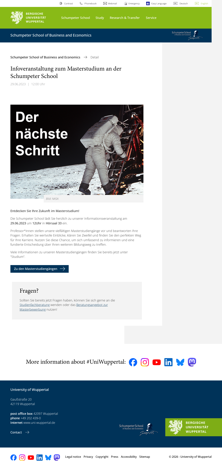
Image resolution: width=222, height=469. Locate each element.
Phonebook (90, 3)
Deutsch (184, 3)
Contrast (68, 3)
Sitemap (144, 457)
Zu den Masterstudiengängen (35, 269)
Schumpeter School (75, 17)
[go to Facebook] (133, 362)
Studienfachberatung (35, 305)
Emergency (134, 3)
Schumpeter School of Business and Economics (45, 57)
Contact (16, 432)
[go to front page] (34, 18)
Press (114, 457)
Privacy (88, 457)
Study (100, 17)
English (204, 3)
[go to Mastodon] (192, 362)
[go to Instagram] (145, 362)
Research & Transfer (125, 17)
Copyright (102, 457)
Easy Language (158, 3)
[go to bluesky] (180, 362)
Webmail (112, 3)
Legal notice (73, 457)
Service (151, 17)
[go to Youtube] (156, 362)
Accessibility (129, 457)
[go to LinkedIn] (168, 362)
